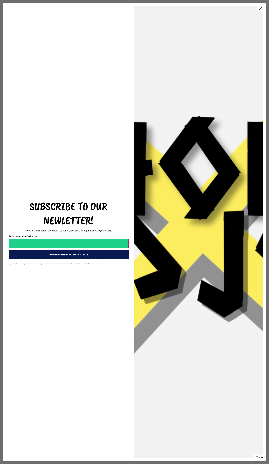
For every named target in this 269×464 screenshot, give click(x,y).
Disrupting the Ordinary (23, 236)
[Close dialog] (261, 8)
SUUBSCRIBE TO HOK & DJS (68, 254)
